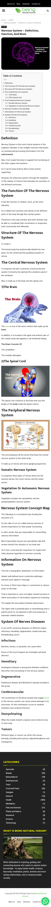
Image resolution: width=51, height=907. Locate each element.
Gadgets (9, 792)
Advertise (26, 4)
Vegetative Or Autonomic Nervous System (24, 106)
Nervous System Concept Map (17, 109)
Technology (11, 823)
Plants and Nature (13, 811)
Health (4, 27)
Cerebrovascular (14, 126)
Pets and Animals (13, 808)
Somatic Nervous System (17, 103)
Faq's (8, 784)
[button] (45, 901)
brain (7, 326)
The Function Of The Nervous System (20, 86)
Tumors (11, 131)
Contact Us (36, 4)
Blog (18, 4)
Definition (9, 83)
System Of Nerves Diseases (16, 115)
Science (9, 819)
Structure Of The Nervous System (18, 89)
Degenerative (13, 123)
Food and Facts (12, 788)
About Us (10, 4)
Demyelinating (13, 128)
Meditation (10, 804)
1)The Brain (12, 95)
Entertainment (12, 781)
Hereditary (12, 120)
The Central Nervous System (16, 92)
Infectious (12, 117)
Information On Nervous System (18, 112)
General (9, 796)
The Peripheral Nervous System (18, 100)
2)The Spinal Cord (14, 97)
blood (46, 698)
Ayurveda (10, 769)
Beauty (9, 773)
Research (10, 815)
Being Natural (12, 777)
